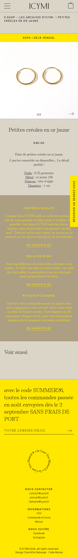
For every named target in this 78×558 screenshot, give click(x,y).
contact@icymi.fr (39, 493)
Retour (39, 521)
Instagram (39, 537)
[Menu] (7, 6)
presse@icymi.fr (39, 497)
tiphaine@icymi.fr (39, 501)
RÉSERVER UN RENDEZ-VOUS (74, 201)
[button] (71, 5)
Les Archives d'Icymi (37, 17)
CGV (39, 513)
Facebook (39, 533)
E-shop (9, 17)
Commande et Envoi (39, 517)
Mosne (59, 552)
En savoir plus (39, 245)
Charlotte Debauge (35, 552)
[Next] (71, 113)
